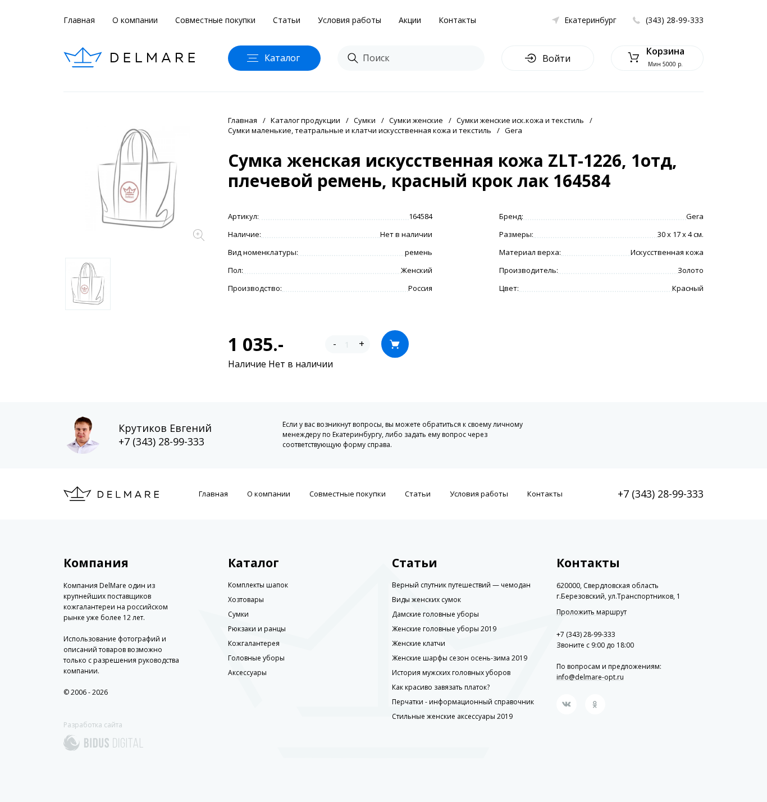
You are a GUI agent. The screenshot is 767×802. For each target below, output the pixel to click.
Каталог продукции (305, 120)
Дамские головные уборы (435, 614)
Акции (410, 20)
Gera (513, 130)
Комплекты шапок (258, 585)
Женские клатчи (418, 643)
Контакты (457, 20)
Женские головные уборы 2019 (444, 629)
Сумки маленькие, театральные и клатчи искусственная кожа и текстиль (359, 130)
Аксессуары (247, 672)
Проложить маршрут (591, 612)
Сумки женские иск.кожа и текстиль (520, 120)
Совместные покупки (215, 20)
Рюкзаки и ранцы (257, 629)
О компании (135, 20)
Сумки (365, 120)
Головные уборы (256, 658)
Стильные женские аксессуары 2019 (452, 716)
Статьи (286, 20)
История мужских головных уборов (451, 672)
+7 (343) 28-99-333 (161, 441)
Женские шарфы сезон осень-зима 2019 (459, 658)
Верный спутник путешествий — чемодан (461, 585)
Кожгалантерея (254, 643)
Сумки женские (416, 120)
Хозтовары (246, 599)
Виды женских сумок (426, 599)
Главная (79, 20)
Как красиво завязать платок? (441, 687)
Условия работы (349, 20)
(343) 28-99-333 (675, 20)
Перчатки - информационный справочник (463, 702)
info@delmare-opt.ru (590, 677)
